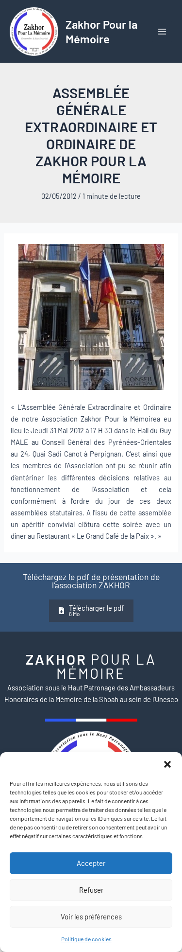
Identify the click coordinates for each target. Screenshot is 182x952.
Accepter (91, 863)
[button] (167, 764)
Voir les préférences (91, 916)
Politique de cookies (86, 938)
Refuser (91, 889)
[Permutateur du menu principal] (162, 31)
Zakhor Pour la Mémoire (101, 31)
